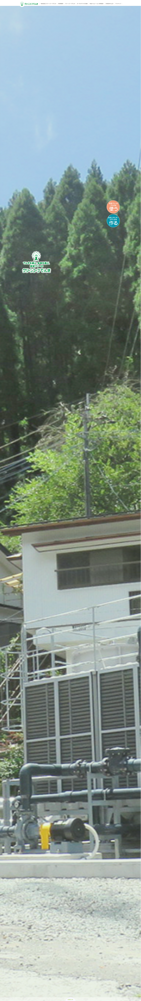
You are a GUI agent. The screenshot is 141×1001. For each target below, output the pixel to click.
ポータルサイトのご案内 (82, 3)
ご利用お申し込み (109, 3)
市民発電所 (60, 3)
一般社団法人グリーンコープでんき (48, 3)
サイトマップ (118, 3)
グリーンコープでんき (70, 3)
